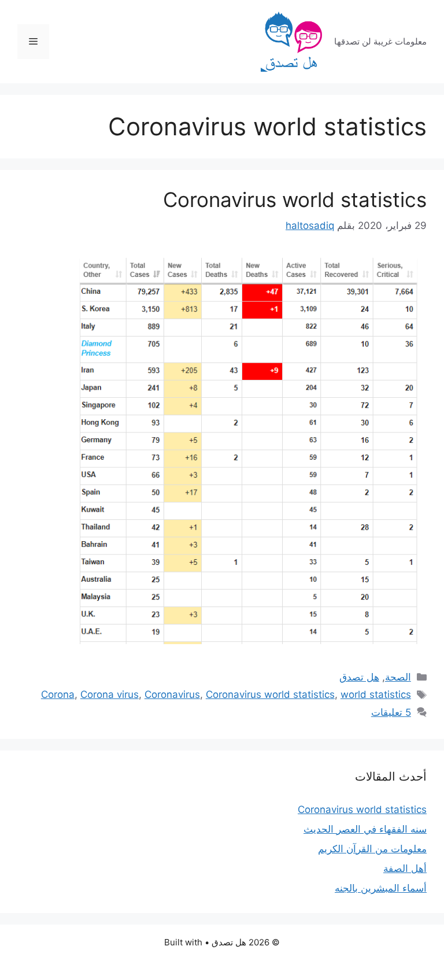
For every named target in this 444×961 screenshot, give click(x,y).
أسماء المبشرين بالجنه (381, 888)
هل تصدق (359, 677)
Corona (58, 694)
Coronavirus (172, 694)
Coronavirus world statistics (295, 199)
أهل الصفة (405, 868)
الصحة (398, 677)
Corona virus (109, 694)
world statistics (376, 694)
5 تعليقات (391, 712)
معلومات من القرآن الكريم (372, 849)
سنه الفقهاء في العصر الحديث (365, 829)
